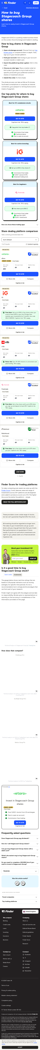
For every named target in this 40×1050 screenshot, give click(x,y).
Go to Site (20, 118)
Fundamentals (17, 574)
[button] (33, 558)
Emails (20, 562)
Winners (13, 562)
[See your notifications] (29, 2)
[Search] (25, 2)
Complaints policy (6, 1000)
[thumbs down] (23, 883)
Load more (20, 472)
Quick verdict (8, 574)
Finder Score (5, 490)
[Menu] (2, 3)
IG (2, 297)
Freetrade (5, 389)
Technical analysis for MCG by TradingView (20, 781)
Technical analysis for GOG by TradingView (14, 737)
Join (36, 3)
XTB (3, 346)
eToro (3, 258)
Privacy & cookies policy (8, 990)
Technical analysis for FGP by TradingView (15, 693)
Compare (30, 279)
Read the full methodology (14, 502)
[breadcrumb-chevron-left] (2, 8)
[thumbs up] (17, 883)
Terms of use (5, 985)
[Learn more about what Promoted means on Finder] (23, 787)
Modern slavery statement (9, 995)
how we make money (26, 1021)
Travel (5, 7)
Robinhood (5, 433)
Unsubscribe (27, 562)
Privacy (35, 562)
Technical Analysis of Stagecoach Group (16, 645)
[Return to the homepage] (10, 3)
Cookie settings (6, 1005)
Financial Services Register (8, 1036)
